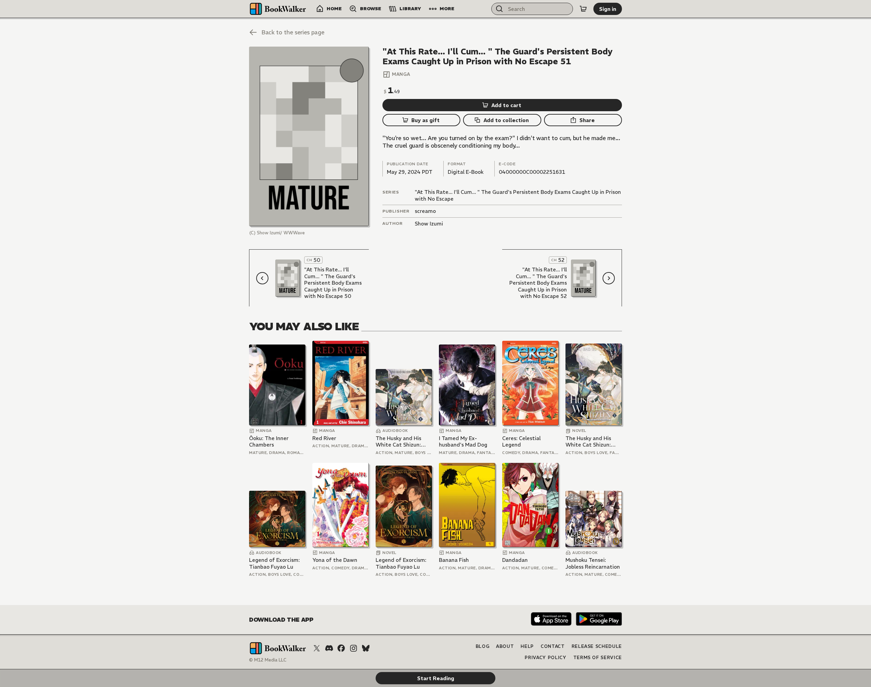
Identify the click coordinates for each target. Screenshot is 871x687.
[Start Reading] (309, 136)
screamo (425, 211)
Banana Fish (454, 560)
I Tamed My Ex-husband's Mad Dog (463, 441)
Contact (553, 646)
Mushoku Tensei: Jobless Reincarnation (592, 563)
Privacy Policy (545, 657)
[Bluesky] (366, 648)
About (505, 646)
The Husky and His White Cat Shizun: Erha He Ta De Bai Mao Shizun (404, 441)
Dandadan (515, 560)
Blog (483, 646)
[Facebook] (341, 648)
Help (527, 646)
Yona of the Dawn (334, 560)
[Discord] (329, 648)
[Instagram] (353, 648)
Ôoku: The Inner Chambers (269, 441)
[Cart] (583, 8)
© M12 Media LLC (267, 660)
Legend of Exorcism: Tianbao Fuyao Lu (274, 563)
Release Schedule (597, 646)
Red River (324, 438)
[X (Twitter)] (317, 648)
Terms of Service (597, 657)
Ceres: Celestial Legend (521, 441)
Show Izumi (429, 223)
